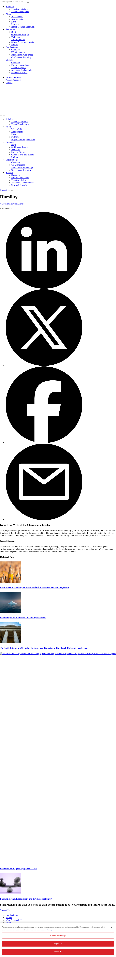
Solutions (10, 6)
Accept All (58, 952)
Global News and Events (22, 42)
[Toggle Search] (12, 190)
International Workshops (22, 55)
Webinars (15, 37)
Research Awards (19, 72)
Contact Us (5, 190)
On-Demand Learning (21, 57)
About (8, 14)
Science (9, 60)
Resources (10, 29)
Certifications (12, 47)
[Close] (111, 927)
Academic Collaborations (22, 70)
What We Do (17, 16)
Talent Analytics (18, 67)
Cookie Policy (46, 930)
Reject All (58, 944)
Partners (15, 24)
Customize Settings (58, 935)
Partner (9, 917)
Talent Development (20, 11)
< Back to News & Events (11, 204)
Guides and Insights (20, 34)
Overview (15, 49)
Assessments (17, 19)
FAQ (13, 21)
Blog (13, 32)
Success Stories (18, 39)
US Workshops (18, 52)
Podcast (14, 44)
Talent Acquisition (19, 9)
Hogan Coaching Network (23, 27)
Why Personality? (14, 920)
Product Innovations (20, 65)
